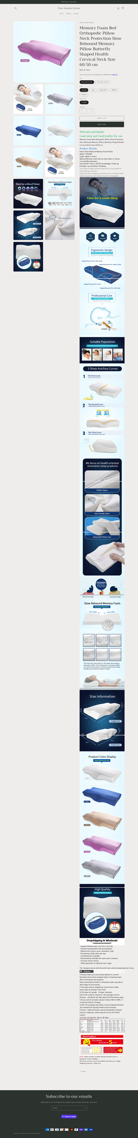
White (114, 90)
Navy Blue (103, 90)
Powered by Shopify (34, 1133)
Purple (84, 90)
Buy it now (102, 124)
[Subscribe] (85, 1108)
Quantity (82, 107)
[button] (15, 8)
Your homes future (23, 1133)
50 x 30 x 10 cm (102, 82)
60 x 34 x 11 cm (87, 82)
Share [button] (84, 1071)
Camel (84, 94)
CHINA (84, 102)
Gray (93, 90)
